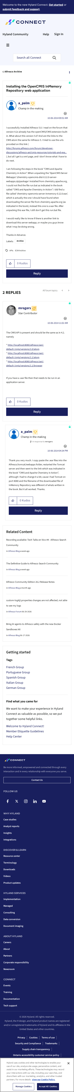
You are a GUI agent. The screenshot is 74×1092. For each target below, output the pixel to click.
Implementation (11, 899)
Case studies (9, 819)
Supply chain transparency (36, 1049)
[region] (37, 1075)
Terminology (10, 863)
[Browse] (8, 45)
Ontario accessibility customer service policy (36, 1055)
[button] (10, 264)
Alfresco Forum (15, 611)
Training (7, 992)
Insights (7, 833)
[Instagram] (26, 801)
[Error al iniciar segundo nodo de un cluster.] (68, 290)
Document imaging (13, 926)
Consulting (9, 912)
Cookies (33, 1037)
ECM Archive (20, 250)
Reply (37, 273)
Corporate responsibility (16, 962)
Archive (20, 241)
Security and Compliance (28, 1043)
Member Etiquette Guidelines (25, 731)
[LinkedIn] (35, 801)
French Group (15, 667)
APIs (11, 250)
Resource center (11, 856)
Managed (8, 906)
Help (46, 34)
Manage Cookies (23, 1086)
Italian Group (14, 683)
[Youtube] (44, 801)
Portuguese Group (18, 672)
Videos (6, 876)
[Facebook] (7, 801)
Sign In (58, 34)
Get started (56, 4)
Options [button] (69, 72)
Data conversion (11, 919)
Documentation (11, 999)
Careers (7, 942)
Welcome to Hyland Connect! (25, 726)
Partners (7, 956)
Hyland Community (15, 34)
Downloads (9, 869)
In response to (42, 441)
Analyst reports (11, 826)
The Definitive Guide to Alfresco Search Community (32, 563)
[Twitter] (17, 801)
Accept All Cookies (48, 1086)
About (6, 949)
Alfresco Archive (13, 71)
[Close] (68, 1063)
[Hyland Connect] (25, 22)
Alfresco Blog (14, 551)
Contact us (37, 780)
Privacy (21, 1037)
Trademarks (51, 1043)
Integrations (9, 839)
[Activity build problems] (63, 290)
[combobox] (37, 58)
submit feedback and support (21, 9)
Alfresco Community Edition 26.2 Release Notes (30, 582)
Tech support (10, 1005)
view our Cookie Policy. (43, 1079)
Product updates (12, 883)
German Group (15, 688)
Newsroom (9, 969)
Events (6, 985)
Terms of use (48, 1037)
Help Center (14, 736)
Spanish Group (15, 677)
